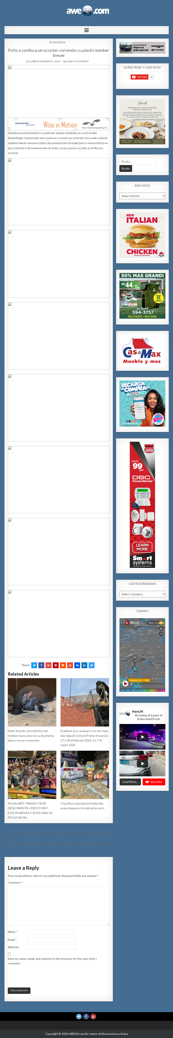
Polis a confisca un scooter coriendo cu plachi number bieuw (58, 53)
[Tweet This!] (34, 665)
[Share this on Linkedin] (84, 665)
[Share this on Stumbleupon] (70, 665)
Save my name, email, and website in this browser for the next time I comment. (52, 961)
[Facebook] (86, 1016)
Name (13, 931)
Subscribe (156, 781)
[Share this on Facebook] (41, 665)
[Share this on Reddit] (63, 665)
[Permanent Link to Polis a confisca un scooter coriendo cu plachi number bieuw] (58, 90)
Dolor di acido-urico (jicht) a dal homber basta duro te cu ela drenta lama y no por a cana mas (31, 735)
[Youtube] (93, 1016)
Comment (15, 882)
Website (13, 947)
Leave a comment (77, 61)
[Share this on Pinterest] (56, 665)
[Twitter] (79, 1016)
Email (12, 939)
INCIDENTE (59, 42)
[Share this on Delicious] (92, 665)
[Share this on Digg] (77, 665)
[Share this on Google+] (48, 665)
